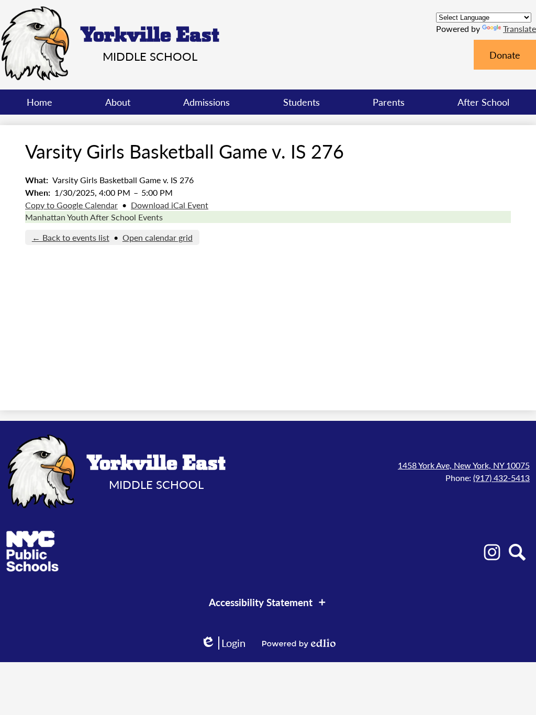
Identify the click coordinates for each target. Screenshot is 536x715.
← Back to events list (70, 237)
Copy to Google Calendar (71, 205)
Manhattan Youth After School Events (94, 217)
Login (222, 643)
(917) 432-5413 (501, 478)
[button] (118, 102)
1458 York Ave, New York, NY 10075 (464, 465)
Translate (519, 29)
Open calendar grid (157, 237)
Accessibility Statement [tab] (260, 602)
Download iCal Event (169, 205)
